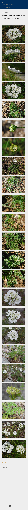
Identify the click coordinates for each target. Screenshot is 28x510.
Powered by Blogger (15, 505)
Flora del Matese (7, 4)
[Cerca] (25, 2)
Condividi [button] (4, 462)
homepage (5, 7)
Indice (10, 7)
